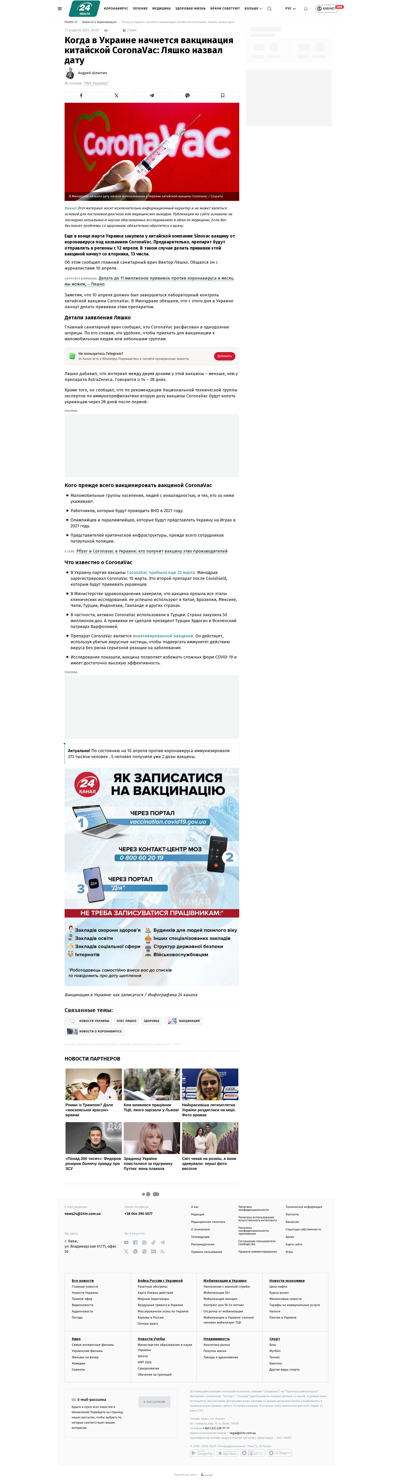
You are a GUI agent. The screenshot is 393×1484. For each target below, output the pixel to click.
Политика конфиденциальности (253, 1208)
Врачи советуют (225, 8)
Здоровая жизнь (190, 8)
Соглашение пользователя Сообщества (257, 1243)
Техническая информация (304, 1207)
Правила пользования (206, 1252)
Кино (76, 1339)
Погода (77, 1317)
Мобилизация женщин (220, 1299)
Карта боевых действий (155, 1293)
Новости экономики (287, 1281)
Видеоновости (82, 1305)
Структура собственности (303, 1229)
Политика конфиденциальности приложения (253, 1230)
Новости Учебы (151, 1339)
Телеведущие (200, 1237)
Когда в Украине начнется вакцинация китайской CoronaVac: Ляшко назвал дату (178, 22)
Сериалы (78, 1369)
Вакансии (292, 1222)
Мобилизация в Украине (225, 1281)
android (202, 1453)
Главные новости (85, 1287)
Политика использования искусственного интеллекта (257, 1219)
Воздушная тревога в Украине (160, 1305)
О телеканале (200, 1229)
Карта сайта (294, 1244)
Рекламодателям (202, 1244)
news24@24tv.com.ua (83, 1214)
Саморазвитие (148, 1368)
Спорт (275, 1339)
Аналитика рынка (217, 1345)
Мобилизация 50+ (217, 1293)
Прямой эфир (82, 1299)
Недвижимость (217, 1339)
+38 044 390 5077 (138, 1214)
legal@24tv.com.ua (243, 1433)
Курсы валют (279, 1293)
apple (227, 1453)
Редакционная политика (208, 1222)
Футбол (275, 1351)
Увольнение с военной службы (227, 1287)
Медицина (161, 8)
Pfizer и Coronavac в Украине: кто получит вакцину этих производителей (152, 551)
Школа (143, 1356)
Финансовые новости (286, 1299)
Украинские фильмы (87, 1351)
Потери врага (148, 1324)
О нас (195, 1207)
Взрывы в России (151, 1317)
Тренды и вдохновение (221, 1357)
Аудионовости (82, 1311)
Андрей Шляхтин (92, 73)
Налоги (275, 1311)
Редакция (197, 1214)
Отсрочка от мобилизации (223, 1311)
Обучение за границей (155, 1374)
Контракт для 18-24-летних (224, 1305)
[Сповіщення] (305, 8)
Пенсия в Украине (283, 1317)
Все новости (83, 1281)
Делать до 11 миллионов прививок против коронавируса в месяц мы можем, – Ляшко (149, 281)
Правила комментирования (257, 1251)
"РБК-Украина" (95, 83)
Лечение (140, 8)
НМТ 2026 (145, 1362)
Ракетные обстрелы (152, 1287)
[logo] (84, 9)
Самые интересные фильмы (93, 1345)
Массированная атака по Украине (163, 1311)
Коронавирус (116, 8)
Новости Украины (85, 1293)
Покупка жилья (215, 1351)
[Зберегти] (223, 95)
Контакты (292, 1214)
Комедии (78, 1363)
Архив (290, 1237)
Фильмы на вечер (85, 1357)
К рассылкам (154, 1402)
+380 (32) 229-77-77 (216, 1428)
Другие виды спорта (285, 1369)
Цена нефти (278, 1287)
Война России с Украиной (160, 1281)
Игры (289, 1252)
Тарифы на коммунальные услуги (295, 1305)
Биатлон (276, 1363)
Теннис (275, 1357)
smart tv (253, 1453)
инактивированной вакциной (163, 636)
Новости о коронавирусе (99, 22)
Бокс (273, 1345)
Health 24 (71, 22)
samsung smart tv (279, 1453)
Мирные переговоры (153, 1299)
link (126, 1242)
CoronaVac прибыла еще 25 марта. (162, 572)
